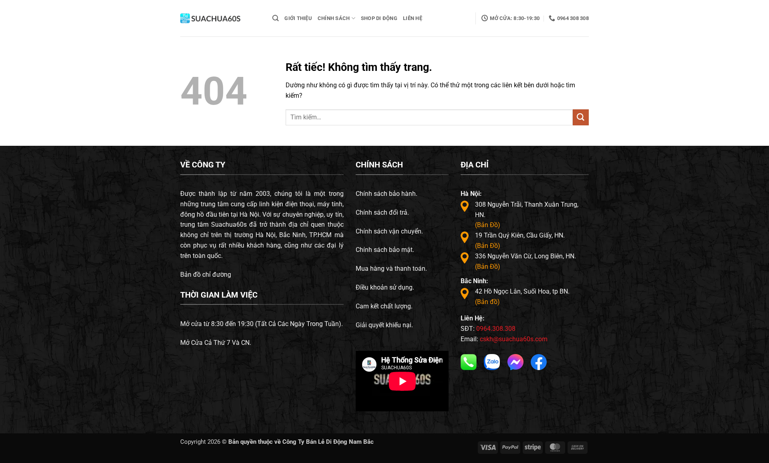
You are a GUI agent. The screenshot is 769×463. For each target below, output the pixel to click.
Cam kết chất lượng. (384, 306)
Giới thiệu (298, 18)
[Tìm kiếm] (275, 18)
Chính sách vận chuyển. (389, 231)
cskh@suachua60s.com (514, 339)
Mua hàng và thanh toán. (391, 268)
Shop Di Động (379, 18)
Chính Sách (334, 18)
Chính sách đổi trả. (382, 212)
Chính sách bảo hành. (386, 193)
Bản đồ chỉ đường (205, 274)
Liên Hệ (412, 18)
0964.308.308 (495, 328)
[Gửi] (581, 117)
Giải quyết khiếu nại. (384, 325)
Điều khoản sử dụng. (385, 287)
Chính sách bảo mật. (385, 250)
